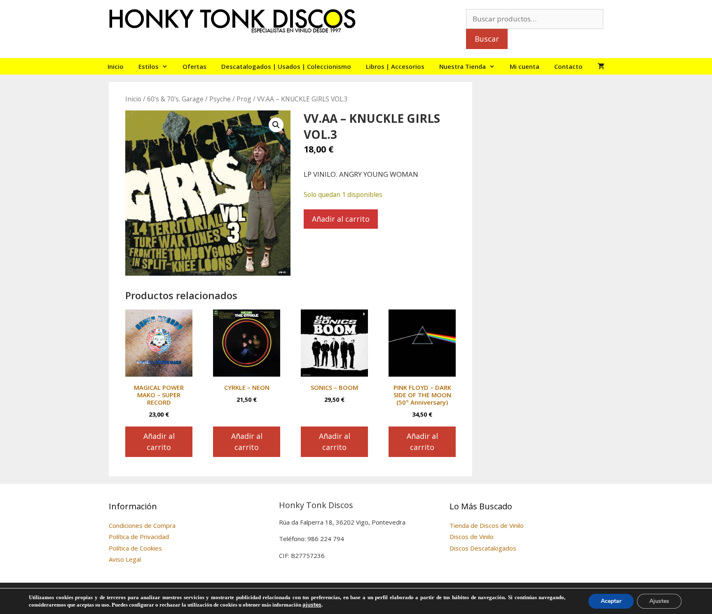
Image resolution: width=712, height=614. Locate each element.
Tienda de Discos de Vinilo (487, 525)
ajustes (311, 605)
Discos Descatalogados (483, 548)
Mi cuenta (524, 66)
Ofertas (194, 66)
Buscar (487, 39)
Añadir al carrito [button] (159, 441)
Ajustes (659, 601)
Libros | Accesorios (395, 66)
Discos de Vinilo (472, 536)
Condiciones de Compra (142, 525)
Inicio (116, 66)
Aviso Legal (125, 559)
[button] (276, 124)
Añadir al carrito (341, 219)
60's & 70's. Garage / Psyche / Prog (199, 98)
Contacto (568, 66)
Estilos (148, 66)
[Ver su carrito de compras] (601, 66)
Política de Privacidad (139, 536)
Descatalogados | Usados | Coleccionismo (286, 66)
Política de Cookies (135, 548)
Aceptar (611, 601)
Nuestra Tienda (462, 66)
